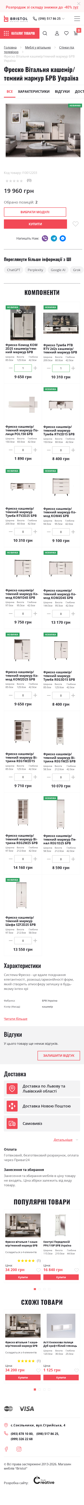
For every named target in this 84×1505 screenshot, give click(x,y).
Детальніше (63, 1140)
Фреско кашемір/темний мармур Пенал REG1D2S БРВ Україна (59, 839)
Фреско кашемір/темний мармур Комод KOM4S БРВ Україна (59, 512)
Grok (76, 269)
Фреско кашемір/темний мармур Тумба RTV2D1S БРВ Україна (59, 430)
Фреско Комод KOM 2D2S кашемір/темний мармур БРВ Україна (21, 348)
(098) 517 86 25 (49, 19)
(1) (39, 1260)
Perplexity (35, 269)
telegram (54, 238)
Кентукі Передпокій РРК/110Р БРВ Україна (57, 1243)
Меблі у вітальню (38, 47)
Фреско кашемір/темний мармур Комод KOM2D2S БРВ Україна (21, 675)
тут (75, 7)
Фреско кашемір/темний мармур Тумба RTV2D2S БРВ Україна (21, 512)
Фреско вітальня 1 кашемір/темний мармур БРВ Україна (21, 1243)
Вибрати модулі (35, 212)
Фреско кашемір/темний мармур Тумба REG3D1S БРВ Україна (59, 675)
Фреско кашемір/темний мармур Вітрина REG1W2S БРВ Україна (59, 757)
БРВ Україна (49, 1000)
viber (45, 238)
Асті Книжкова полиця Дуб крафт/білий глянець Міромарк (60, 1344)
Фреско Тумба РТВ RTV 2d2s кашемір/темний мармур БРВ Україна (60, 348)
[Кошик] (76, 33)
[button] (35, 1289)
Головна (10, 47)
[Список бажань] (66, 33)
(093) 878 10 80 (22, 1434)
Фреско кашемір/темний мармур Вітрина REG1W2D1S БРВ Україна (21, 757)
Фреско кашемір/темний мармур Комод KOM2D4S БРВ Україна (59, 594)
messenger (63, 238)
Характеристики (34, 91)
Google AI (58, 269)
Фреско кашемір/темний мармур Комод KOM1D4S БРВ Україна (21, 593)
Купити (23, 1277)
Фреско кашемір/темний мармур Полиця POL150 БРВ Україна (21, 430)
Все (10, 91)
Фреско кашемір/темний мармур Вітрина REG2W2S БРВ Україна (21, 839)
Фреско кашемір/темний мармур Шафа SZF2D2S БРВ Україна (20, 921)
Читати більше (15, 1019)
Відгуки (62, 91)
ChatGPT (13, 269)
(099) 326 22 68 (22, 1439)
